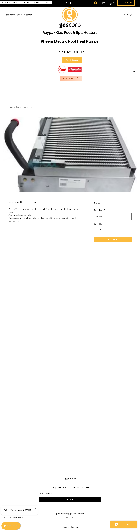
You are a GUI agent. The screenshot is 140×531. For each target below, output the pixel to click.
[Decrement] (96, 229)
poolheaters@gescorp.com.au (70, 513)
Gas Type (99, 210)
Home (11, 107)
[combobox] (113, 216)
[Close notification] (35, 508)
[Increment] (104, 229)
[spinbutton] (100, 229)
